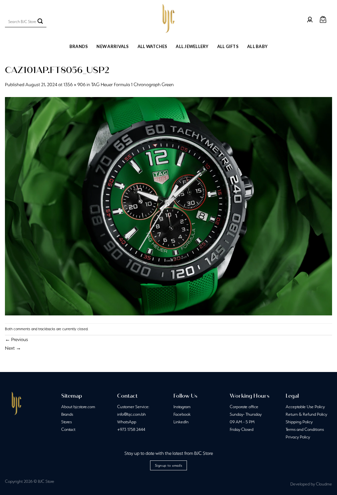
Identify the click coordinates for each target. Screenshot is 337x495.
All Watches (153, 46)
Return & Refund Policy (306, 414)
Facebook (182, 414)
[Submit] (40, 21)
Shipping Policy (299, 421)
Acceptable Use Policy (305, 406)
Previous (16, 339)
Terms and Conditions (305, 429)
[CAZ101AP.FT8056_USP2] (168, 205)
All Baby (257, 46)
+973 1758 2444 (131, 429)
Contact (68, 429)
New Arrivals (112, 46)
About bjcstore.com (78, 406)
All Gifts (228, 46)
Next (13, 348)
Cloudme (324, 484)
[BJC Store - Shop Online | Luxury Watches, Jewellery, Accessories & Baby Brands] (168, 18)
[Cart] (323, 19)
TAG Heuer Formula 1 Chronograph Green (132, 84)
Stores (66, 421)
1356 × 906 (75, 84)
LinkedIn (181, 421)
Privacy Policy (298, 436)
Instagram (182, 406)
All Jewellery (192, 46)
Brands (78, 46)
